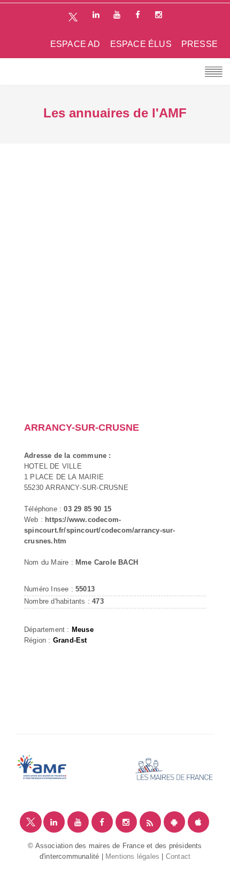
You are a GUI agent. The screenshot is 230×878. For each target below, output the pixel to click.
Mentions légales (132, 856)
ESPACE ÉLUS (141, 44)
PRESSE (199, 44)
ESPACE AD (75, 44)
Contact (178, 856)
